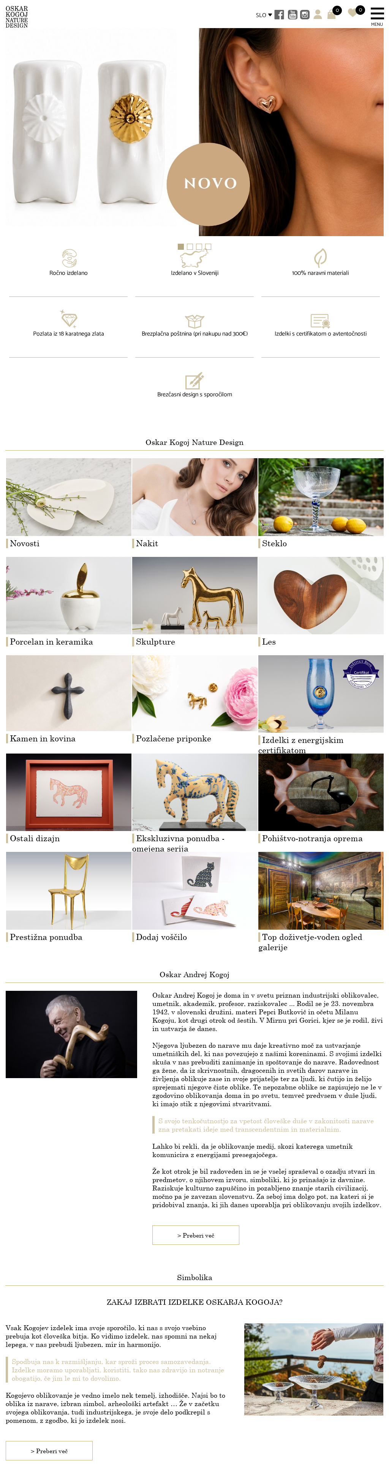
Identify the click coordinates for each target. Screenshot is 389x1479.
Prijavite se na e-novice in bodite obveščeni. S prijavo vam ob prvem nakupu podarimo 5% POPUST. (192, 782)
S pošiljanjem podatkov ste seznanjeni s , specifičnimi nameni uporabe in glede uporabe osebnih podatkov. (191, 804)
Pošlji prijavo (194, 841)
